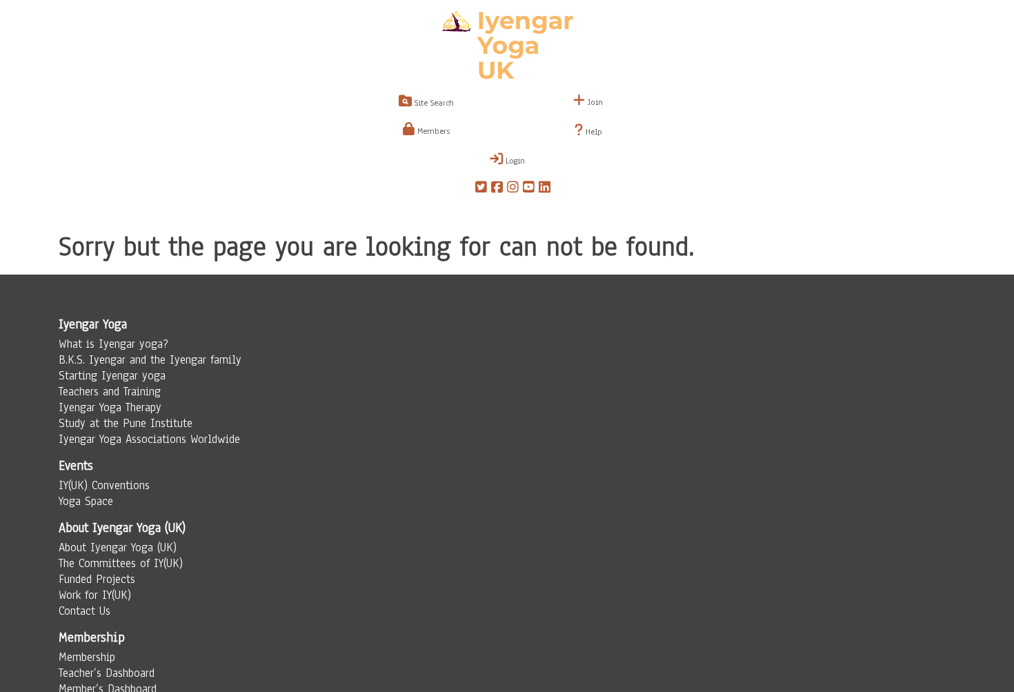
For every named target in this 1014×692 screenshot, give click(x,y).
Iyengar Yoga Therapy (110, 407)
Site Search (433, 102)
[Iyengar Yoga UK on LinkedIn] (544, 189)
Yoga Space (86, 501)
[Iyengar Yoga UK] (507, 46)
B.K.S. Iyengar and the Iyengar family (150, 360)
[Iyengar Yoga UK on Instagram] (513, 189)
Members (432, 131)
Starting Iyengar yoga (112, 376)
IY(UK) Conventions (104, 485)
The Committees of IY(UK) (121, 563)
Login (514, 160)
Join (594, 102)
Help (592, 131)
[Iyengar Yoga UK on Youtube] (529, 189)
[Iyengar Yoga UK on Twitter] (481, 189)
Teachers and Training (110, 391)
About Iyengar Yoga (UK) (118, 547)
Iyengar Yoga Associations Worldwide (149, 439)
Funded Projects (97, 579)
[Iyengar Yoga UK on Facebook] (497, 189)
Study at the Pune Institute (125, 423)
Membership (87, 657)
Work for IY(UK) (95, 595)
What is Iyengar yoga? (113, 344)
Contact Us (84, 611)
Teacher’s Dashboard (107, 673)
